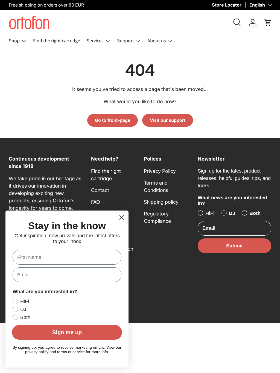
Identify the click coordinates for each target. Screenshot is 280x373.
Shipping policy (161, 202)
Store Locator (226, 5)
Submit (234, 245)
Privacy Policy (160, 171)
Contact (100, 190)
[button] (268, 23)
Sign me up (67, 332)
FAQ (95, 202)
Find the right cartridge (56, 40)
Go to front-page (112, 120)
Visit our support (167, 120)
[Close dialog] (121, 217)
